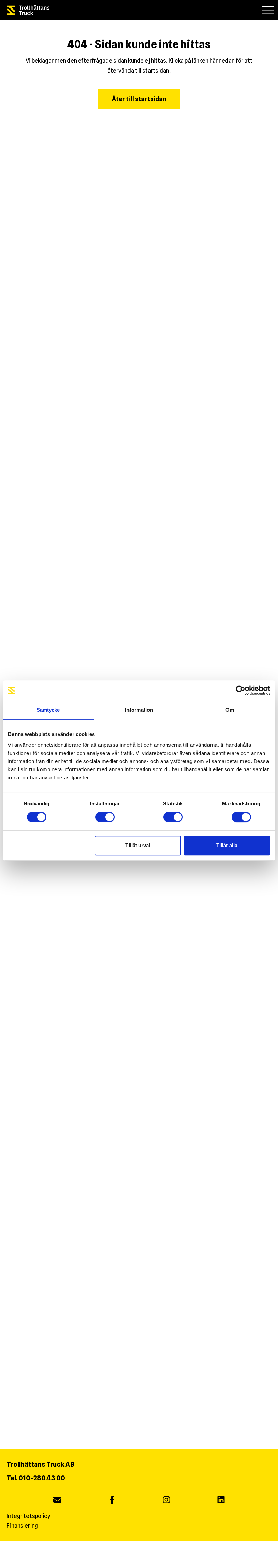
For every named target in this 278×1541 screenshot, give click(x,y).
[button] (268, 10)
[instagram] (166, 1500)
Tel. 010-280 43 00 (36, 1478)
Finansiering (22, 1525)
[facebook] (112, 1500)
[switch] (105, 817)
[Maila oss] (57, 1500)
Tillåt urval (137, 845)
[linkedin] (221, 1500)
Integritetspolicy (29, 1515)
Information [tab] (139, 710)
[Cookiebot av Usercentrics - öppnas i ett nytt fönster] (240, 690)
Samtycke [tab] (48, 710)
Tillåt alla (226, 845)
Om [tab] (229, 710)
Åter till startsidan (139, 99)
